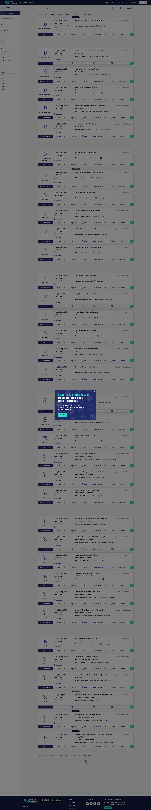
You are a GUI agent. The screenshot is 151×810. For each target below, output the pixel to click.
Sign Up (62, 415)
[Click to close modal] (95, 391)
